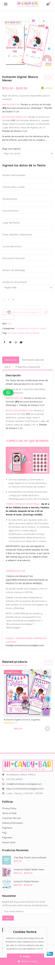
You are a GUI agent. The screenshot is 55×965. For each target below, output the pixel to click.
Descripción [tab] (11, 359)
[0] (47, 4)
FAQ (4, 832)
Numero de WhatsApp (13, 270)
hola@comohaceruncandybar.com (24, 784)
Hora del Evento (10, 210)
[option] (28, 43)
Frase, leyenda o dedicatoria (17, 234)
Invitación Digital (37, 328)
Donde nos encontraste (14, 282)
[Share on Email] (21, 342)
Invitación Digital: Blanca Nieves (24, 333)
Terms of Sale (9, 813)
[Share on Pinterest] (10, 342)
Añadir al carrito (29, 961)
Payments (7, 827)
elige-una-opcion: (11, 148)
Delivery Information (12, 823)
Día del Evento (9, 199)
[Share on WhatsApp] (16, 342)
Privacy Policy (9, 808)
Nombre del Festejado (14, 175)
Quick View (32, 719)
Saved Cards (8, 842)
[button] (50, 65)
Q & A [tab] (7, 366)
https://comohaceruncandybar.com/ (25, 788)
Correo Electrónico (12, 246)
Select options (50, 728)
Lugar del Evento (11, 222)
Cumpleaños (22, 328)
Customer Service (11, 818)
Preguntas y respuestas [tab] (28, 366)
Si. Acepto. (25, 956)
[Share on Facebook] (4, 342)
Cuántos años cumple (13, 187)
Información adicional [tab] (33, 359)
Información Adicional (13, 258)
